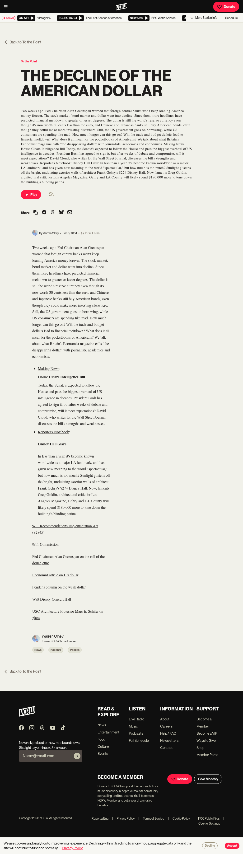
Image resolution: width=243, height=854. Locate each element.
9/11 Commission (45, 544)
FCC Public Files (207, 818)
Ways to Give (206, 740)
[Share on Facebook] (44, 212)
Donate (229, 7)
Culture (103, 746)
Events (103, 753)
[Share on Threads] (52, 212)
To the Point (29, 61)
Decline (210, 846)
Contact (166, 748)
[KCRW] (27, 715)
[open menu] (7, 6)
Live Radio (136, 719)
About (164, 719)
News (38, 650)
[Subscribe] (77, 756)
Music (133, 726)
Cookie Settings (209, 823)
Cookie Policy (179, 818)
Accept (232, 846)
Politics (74, 650)
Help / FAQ (168, 733)
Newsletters (169, 740)
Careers (166, 726)
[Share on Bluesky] (61, 212)
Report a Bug (100, 818)
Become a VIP (206, 733)
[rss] (51, 195)
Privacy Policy (123, 818)
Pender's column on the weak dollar (59, 586)
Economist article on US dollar (55, 574)
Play (33, 194)
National (56, 650)
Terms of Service (151, 818)
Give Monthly (208, 779)
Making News (48, 368)
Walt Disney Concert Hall (51, 599)
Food (101, 739)
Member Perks (207, 755)
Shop (200, 748)
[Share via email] (69, 212)
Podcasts (136, 733)
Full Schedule (139, 740)
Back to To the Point (25, 42)
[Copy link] (35, 212)
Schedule (231, 18)
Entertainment (108, 732)
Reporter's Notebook (53, 431)
